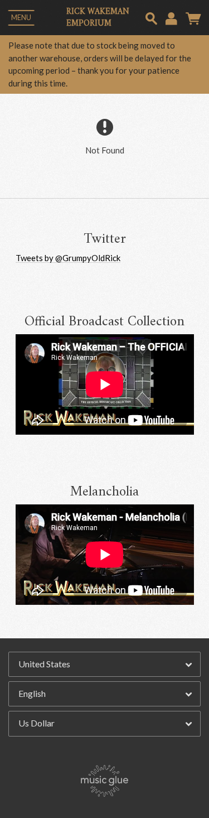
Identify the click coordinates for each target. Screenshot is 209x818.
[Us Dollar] (104, 724)
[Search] (151, 17)
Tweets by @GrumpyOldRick (68, 258)
